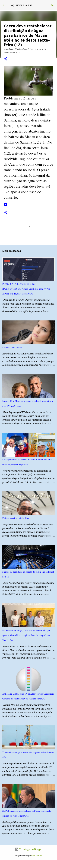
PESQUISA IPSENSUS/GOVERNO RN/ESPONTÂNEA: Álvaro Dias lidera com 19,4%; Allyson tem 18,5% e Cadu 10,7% (26, 288)
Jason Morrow (36, 855)
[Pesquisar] (52, 5)
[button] (6, 59)
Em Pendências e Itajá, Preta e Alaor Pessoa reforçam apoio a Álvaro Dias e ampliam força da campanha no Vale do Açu (26, 635)
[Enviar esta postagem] (6, 206)
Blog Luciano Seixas (20, 5)
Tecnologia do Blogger (30, 849)
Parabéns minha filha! (12, 347)
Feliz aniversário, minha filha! (15, 518)
